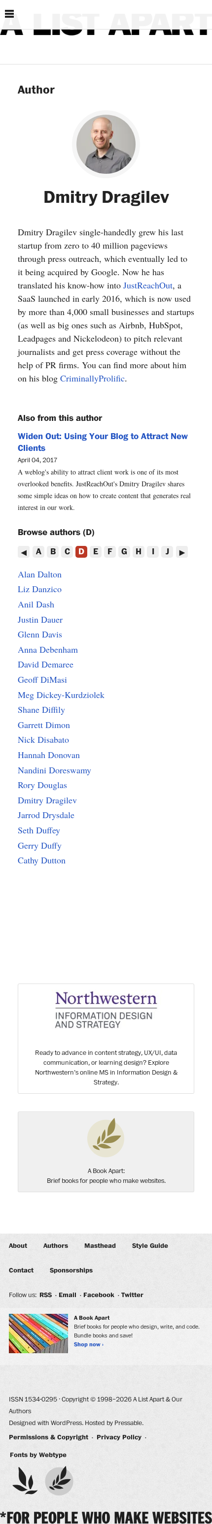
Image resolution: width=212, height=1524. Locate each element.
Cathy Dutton (42, 860)
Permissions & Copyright (48, 1437)
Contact (21, 1270)
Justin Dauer (40, 619)
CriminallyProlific (92, 378)
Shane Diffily (41, 709)
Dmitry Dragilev (47, 800)
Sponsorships (71, 1270)
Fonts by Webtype (38, 1455)
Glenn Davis (40, 634)
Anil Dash (36, 604)
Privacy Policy (119, 1437)
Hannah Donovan (49, 755)
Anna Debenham (48, 649)
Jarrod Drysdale (46, 815)
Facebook (98, 1295)
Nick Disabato (43, 739)
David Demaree (45, 664)
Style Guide (150, 1245)
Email (67, 1295)
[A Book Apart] (59, 1480)
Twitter (132, 1295)
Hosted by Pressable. (114, 1423)
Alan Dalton (40, 574)
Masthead (100, 1245)
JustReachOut (148, 285)
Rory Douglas (42, 785)
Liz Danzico (40, 589)
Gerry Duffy (40, 845)
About (18, 1245)
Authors (55, 1245)
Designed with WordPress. (46, 1423)
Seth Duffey (39, 830)
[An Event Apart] (25, 1480)
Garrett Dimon (44, 724)
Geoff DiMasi (42, 679)
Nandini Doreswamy (54, 770)
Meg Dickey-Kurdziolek (61, 694)
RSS (45, 1295)
